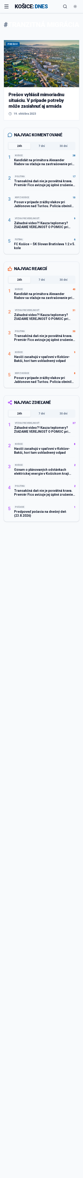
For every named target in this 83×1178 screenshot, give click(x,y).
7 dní (42, 146)
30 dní (63, 146)
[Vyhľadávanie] (65, 6)
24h (19, 146)
